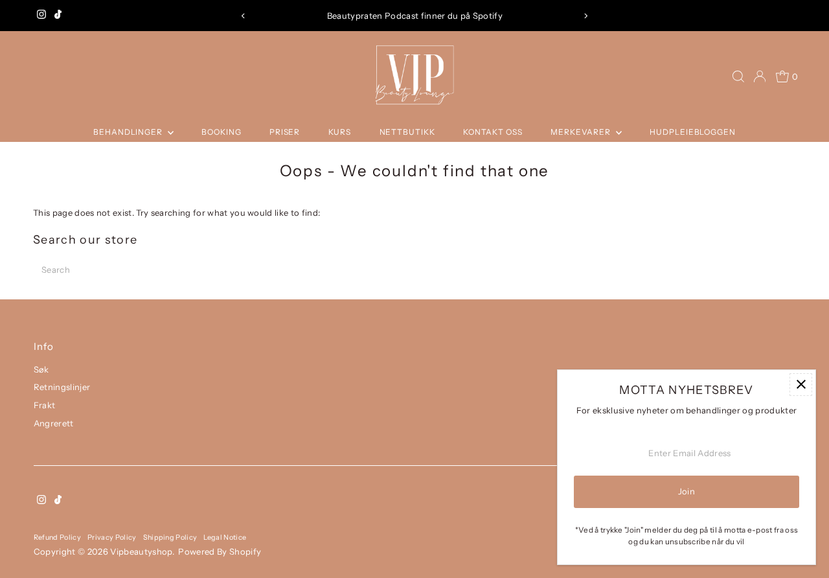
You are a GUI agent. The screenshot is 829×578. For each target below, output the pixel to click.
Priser (284, 132)
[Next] (585, 15)
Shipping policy (170, 537)
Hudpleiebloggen (693, 132)
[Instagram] (41, 15)
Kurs (340, 132)
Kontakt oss (493, 132)
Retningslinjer (62, 387)
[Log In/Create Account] (760, 76)
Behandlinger (129, 132)
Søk (41, 369)
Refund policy (57, 537)
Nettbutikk (407, 132)
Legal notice (224, 537)
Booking (221, 132)
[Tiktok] (58, 15)
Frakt (45, 405)
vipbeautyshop (141, 551)
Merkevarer (582, 132)
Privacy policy (112, 537)
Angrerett (54, 423)
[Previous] (243, 15)
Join (686, 491)
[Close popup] (800, 384)
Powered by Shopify (219, 551)
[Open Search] (738, 76)
